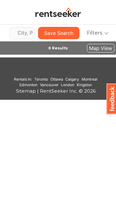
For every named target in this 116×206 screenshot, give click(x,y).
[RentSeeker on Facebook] (56, 70)
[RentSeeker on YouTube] (71, 70)
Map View (100, 48)
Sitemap (26, 91)
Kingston (84, 84)
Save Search (58, 33)
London (67, 84)
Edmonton (28, 84)
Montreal (89, 79)
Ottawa (56, 79)
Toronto (41, 79)
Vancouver (49, 84)
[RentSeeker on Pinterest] (40, 70)
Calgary (72, 79)
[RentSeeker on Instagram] (48, 70)
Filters (94, 33)
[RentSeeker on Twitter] (63, 70)
